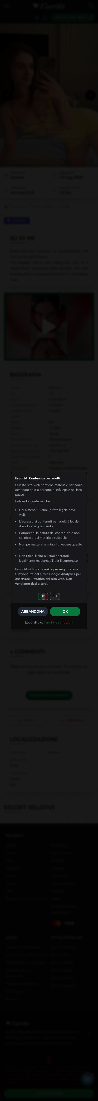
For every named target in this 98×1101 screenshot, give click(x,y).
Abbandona (32, 611)
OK (65, 611)
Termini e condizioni (58, 622)
